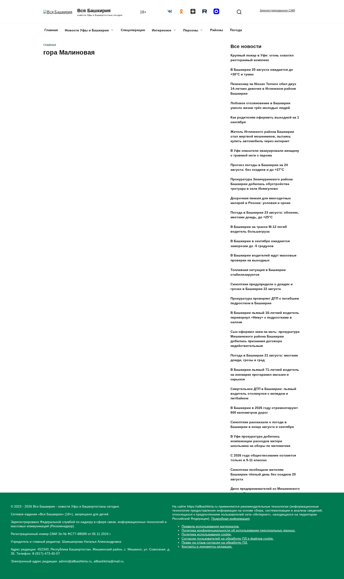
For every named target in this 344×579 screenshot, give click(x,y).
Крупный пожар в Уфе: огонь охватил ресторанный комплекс (262, 58)
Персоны (190, 30)
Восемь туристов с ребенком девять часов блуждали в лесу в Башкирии (81, 101)
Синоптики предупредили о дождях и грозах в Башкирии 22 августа (262, 286)
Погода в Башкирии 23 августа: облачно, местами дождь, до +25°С (265, 215)
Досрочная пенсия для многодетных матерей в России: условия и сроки (261, 201)
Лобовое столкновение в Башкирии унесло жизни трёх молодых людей (260, 105)
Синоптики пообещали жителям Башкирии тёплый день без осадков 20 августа (263, 474)
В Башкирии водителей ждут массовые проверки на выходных (263, 258)
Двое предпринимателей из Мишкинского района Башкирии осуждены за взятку (265, 491)
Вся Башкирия (94, 10)
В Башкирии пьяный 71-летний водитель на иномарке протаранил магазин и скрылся (265, 374)
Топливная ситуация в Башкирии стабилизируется (258, 272)
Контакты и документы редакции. (207, 546)
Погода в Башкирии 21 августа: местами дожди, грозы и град (264, 358)
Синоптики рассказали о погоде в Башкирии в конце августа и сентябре (262, 424)
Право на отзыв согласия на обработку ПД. (215, 542)
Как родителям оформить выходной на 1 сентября (265, 119)
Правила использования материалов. (210, 526)
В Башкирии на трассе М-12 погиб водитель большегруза (259, 229)
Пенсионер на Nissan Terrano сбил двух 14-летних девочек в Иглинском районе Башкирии (263, 88)
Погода (236, 30)
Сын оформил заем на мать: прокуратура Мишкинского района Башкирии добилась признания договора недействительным (265, 339)
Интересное (161, 30)
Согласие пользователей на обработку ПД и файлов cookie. (228, 538)
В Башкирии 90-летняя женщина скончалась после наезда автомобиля (262, 524)
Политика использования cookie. (207, 534)
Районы (216, 30)
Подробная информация (230, 518)
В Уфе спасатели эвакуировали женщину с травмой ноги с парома (265, 153)
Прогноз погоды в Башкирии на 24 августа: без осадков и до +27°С (259, 167)
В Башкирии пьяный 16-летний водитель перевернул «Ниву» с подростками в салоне (265, 317)
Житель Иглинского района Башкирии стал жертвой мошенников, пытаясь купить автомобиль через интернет (262, 136)
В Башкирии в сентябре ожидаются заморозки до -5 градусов (260, 243)
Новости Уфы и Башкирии (87, 30)
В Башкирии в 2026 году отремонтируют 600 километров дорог (264, 410)
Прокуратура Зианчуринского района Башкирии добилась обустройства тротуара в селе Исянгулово (262, 183)
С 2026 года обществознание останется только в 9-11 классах (263, 458)
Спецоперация (133, 30)
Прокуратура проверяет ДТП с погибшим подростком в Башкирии (265, 301)
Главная (51, 30)
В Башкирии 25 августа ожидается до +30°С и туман (262, 72)
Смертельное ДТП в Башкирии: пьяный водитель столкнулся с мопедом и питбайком (263, 393)
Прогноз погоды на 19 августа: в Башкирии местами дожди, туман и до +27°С (262, 507)
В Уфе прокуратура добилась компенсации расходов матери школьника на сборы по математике (260, 441)
